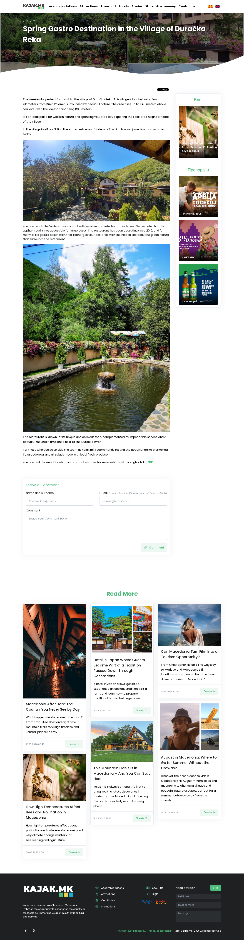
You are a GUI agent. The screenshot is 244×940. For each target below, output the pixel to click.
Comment (33, 510)
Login (154, 894)
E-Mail (133, 493)
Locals (124, 6)
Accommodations (63, 6)
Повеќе (72, 744)
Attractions (89, 6)
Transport (108, 6)
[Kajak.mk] (34, 6)
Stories (137, 6)
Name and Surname (40, 493)
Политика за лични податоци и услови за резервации (144, 930)
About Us (157, 888)
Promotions (107, 906)
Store (149, 6)
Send (215, 887)
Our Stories (107, 900)
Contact (185, 6)
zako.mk (187, 930)
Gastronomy (166, 6)
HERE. (149, 462)
